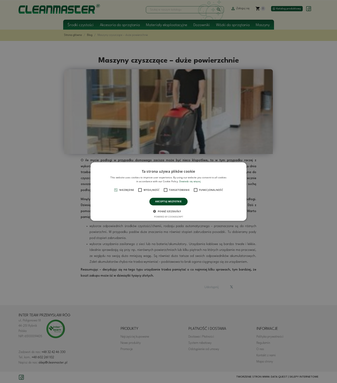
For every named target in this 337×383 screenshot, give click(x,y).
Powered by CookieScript (168, 216)
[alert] (168, 191)
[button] (168, 211)
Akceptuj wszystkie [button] (168, 201)
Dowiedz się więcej (190, 181)
